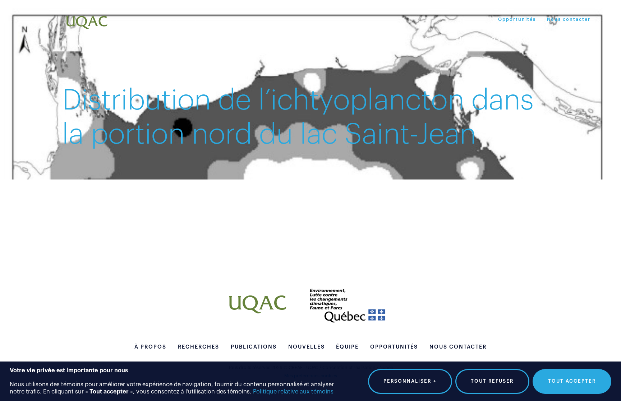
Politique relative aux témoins (293, 392)
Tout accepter (572, 381)
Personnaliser (410, 381)
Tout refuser (492, 381)
